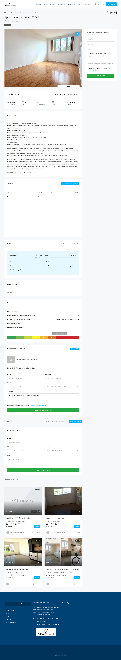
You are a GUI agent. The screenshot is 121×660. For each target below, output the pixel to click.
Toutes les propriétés (18, 604)
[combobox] (62, 387)
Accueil (38, 4)
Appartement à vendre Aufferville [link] (17, 569)
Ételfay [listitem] (8, 619)
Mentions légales (66, 603)
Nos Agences (61, 4)
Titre (8, 447)
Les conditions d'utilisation (38, 405)
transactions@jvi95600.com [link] (17, 532)
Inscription (48, 447)
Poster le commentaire (43, 470)
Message (10, 391)
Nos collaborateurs (74, 4)
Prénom (9, 374)
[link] (23, 501)
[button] (108, 12)
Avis (8, 455)
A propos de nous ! (49, 4)
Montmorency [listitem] (11, 622)
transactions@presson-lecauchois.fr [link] (19, 584)
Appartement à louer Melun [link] (55, 518)
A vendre (78, 540)
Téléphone (48, 374)
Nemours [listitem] (9, 613)
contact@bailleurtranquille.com (47, 624)
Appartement (16, 12)
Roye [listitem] (7, 616)
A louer (7, 25)
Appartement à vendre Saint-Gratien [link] (18, 518)
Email (9, 383)
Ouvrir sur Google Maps (71, 183)
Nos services (86, 4)
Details (37, 526)
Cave (10, 292)
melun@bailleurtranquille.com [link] (58, 532)
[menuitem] (100, 4)
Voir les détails (74, 349)
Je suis (46, 383)
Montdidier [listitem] (10, 610)
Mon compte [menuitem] (111, 4)
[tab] (77, 34)
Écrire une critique (75, 421)
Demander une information (43, 410)
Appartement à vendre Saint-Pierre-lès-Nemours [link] (62, 569)
